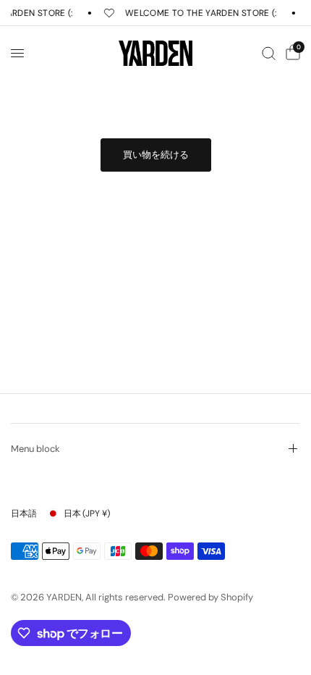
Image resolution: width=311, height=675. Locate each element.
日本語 (24, 513)
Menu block (35, 449)
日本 (87, 513)
